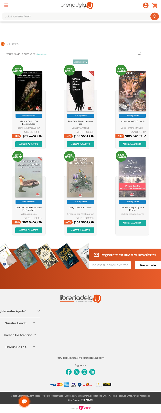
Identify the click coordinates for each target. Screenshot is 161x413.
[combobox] (80, 16)
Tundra (14, 44)
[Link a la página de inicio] (2, 44)
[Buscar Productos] (155, 16)
